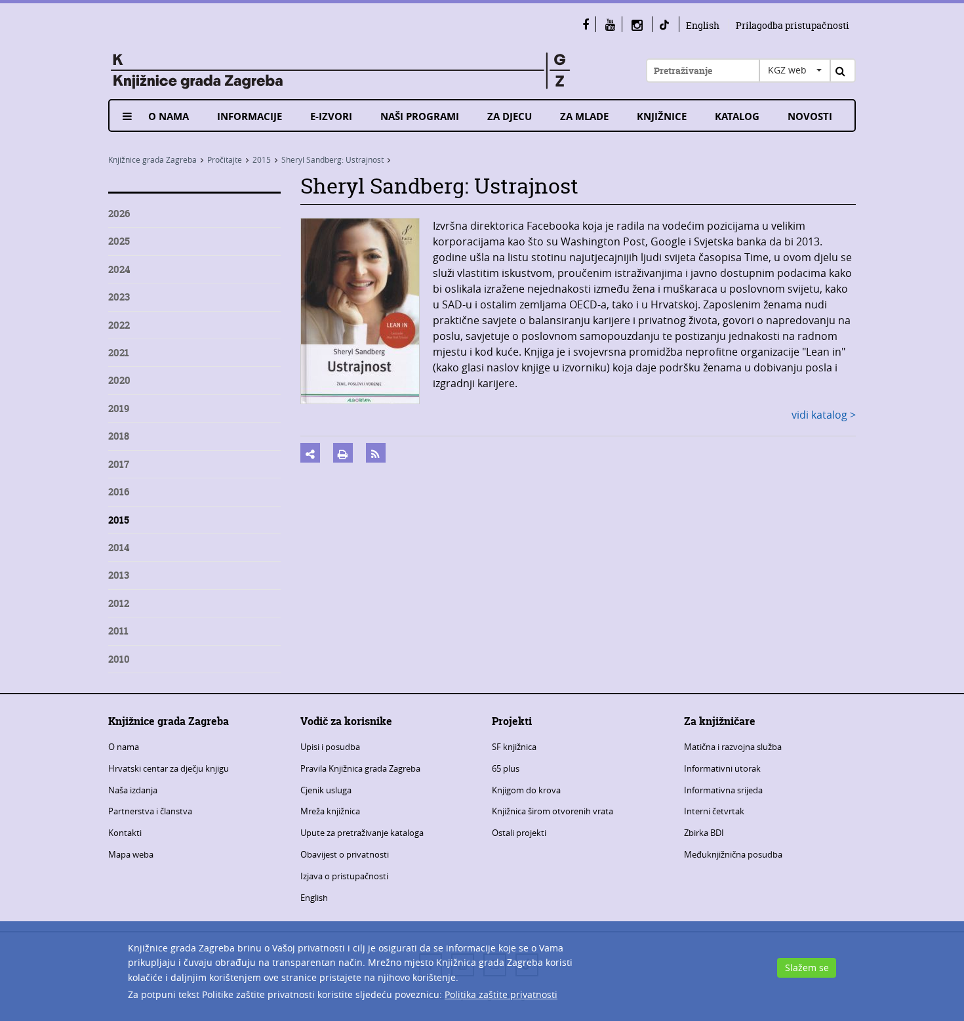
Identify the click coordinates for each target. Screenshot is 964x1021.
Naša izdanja (132, 790)
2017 (118, 464)
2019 (118, 408)
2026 (119, 213)
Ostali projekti (519, 833)
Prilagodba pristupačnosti (792, 25)
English (702, 25)
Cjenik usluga (325, 790)
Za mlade (584, 116)
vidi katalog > (824, 414)
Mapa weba (130, 854)
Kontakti (125, 833)
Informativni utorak (722, 768)
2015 (261, 159)
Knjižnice (662, 116)
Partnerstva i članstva (150, 811)
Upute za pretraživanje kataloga (362, 833)
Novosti (810, 116)
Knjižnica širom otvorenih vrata (552, 811)
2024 (119, 269)
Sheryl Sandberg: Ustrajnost (332, 159)
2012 (118, 603)
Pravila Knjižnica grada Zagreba (360, 768)
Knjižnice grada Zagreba (152, 159)
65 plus (505, 768)
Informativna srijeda (723, 790)
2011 (118, 631)
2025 (119, 241)
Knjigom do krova (526, 790)
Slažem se (807, 967)
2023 (119, 297)
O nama (168, 116)
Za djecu (509, 116)
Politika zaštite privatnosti (501, 994)
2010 (119, 659)
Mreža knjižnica (330, 811)
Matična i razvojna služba (733, 747)
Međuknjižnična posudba (733, 854)
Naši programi (419, 116)
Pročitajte (224, 159)
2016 (118, 492)
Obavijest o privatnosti (344, 854)
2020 (119, 380)
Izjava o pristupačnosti (344, 876)
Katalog (737, 116)
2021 (118, 353)
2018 (118, 436)
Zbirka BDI (704, 833)
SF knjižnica (514, 747)
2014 (118, 547)
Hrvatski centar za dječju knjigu (168, 768)
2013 (118, 575)
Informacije (249, 116)
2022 (119, 325)
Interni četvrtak (714, 811)
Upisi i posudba (330, 747)
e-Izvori (331, 116)
